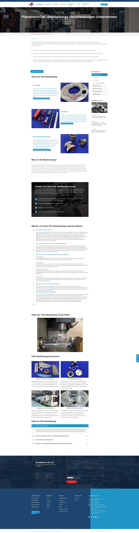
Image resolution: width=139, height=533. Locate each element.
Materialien (48, 4)
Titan (48, 498)
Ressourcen (63, 4)
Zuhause (35, 33)
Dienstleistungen (40, 3)
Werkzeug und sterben (63, 511)
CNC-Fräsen (36, 85)
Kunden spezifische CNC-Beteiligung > (41, 98)
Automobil (61, 504)
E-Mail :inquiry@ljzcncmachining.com (97, 499)
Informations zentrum (71, 4)
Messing (48, 504)
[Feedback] (137, 361)
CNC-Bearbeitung (47, 33)
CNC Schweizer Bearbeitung (41, 137)
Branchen (55, 4)
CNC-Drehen (64, 111)
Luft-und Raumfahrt (62, 498)
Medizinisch (61, 500)
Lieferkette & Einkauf (63, 502)
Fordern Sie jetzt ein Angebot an (104, 4)
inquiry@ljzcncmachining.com (77, 0)
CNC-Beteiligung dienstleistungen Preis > (42, 149)
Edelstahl (48, 502)
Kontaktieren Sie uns (86, 4)
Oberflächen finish (97, 94)
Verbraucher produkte (63, 508)
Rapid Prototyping (96, 85)
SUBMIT (71, 481)
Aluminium (49, 500)
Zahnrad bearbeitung (97, 91)
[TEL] (137, 358)
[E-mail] (137, 355)
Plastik (48, 506)
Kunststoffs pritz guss (97, 88)
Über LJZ (79, 4)
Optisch (60, 506)
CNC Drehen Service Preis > (67, 123)
